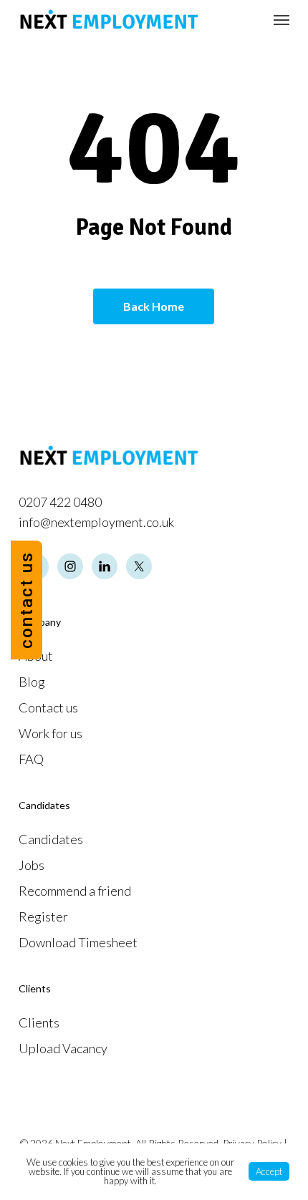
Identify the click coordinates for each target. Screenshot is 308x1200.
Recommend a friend (75, 891)
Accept (269, 1171)
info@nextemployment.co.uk (96, 522)
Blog (32, 681)
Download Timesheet (78, 942)
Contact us (48, 707)
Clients (39, 1022)
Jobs (31, 865)
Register (43, 916)
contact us (26, 600)
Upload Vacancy (63, 1048)
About (36, 656)
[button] (281, 19)
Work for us (50, 733)
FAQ (31, 759)
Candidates (51, 839)
